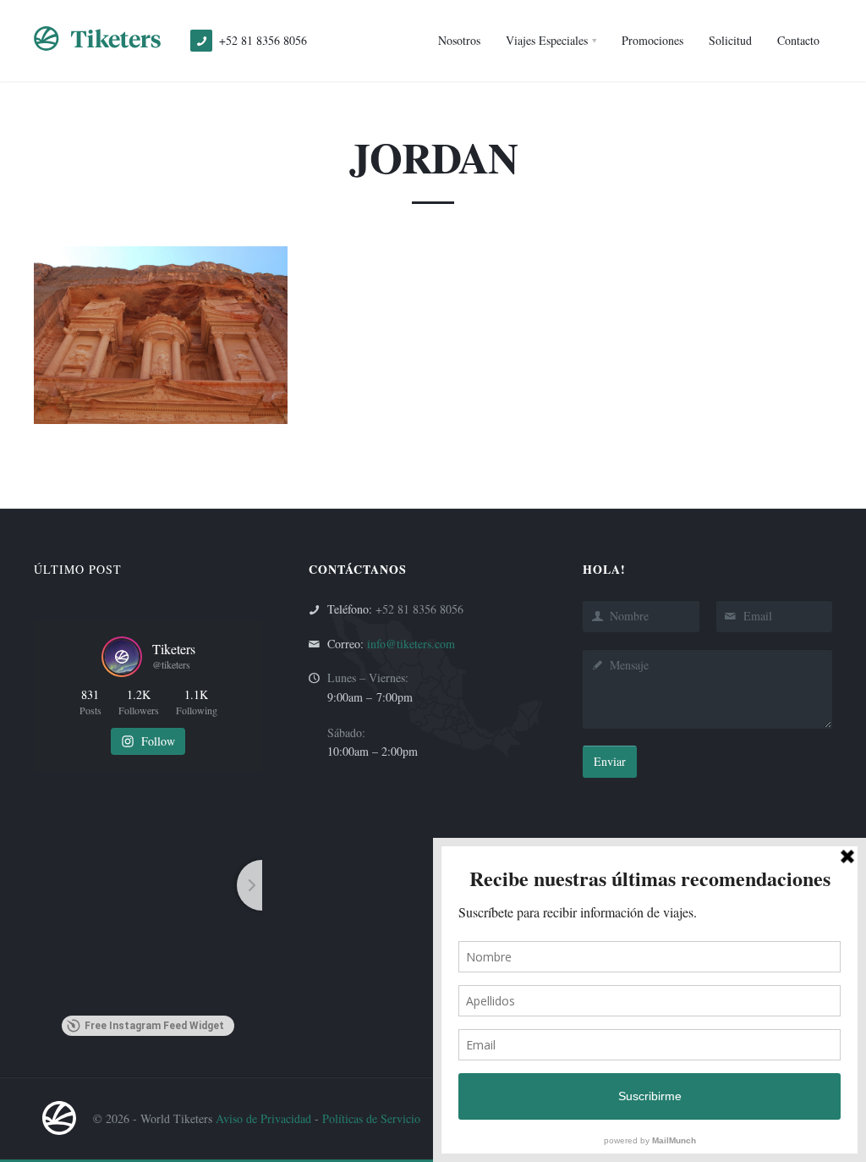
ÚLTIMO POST (78, 569)
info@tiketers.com (411, 644)
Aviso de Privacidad (263, 1118)
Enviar (610, 761)
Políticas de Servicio (371, 1118)
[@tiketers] (122, 657)
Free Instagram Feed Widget (154, 1026)
